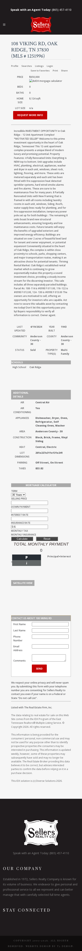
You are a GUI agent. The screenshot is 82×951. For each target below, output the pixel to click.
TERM (14, 491)
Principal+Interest (59, 556)
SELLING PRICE (19, 498)
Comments (19, 660)
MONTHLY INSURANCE (23, 534)
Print (55, 70)
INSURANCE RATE (20, 523)
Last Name (19, 630)
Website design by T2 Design (49, 946)
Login (50, 65)
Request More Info (30, 115)
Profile (14, 65)
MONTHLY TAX (19, 531)
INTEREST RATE (19, 515)
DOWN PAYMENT (20, 507)
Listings (39, 65)
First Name (19, 624)
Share (64, 70)
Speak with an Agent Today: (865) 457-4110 (41, 853)
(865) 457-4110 (41, 10)
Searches (26, 65)
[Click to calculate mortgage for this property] (45, 81)
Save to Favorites (40, 70)
